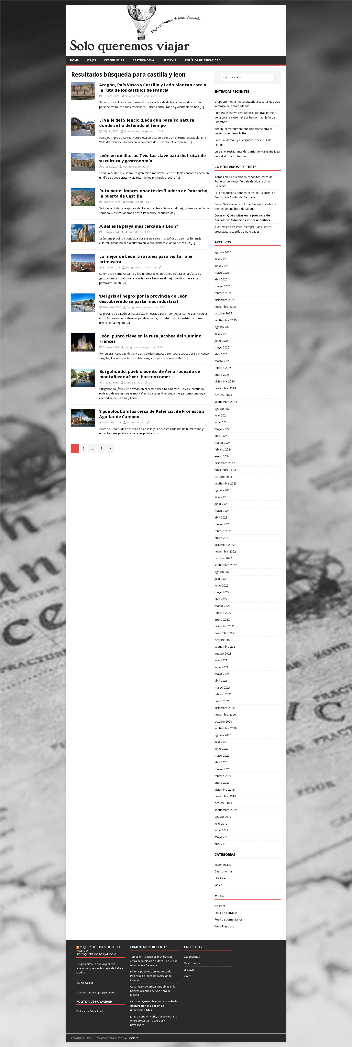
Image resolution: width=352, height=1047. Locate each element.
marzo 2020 (222, 769)
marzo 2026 (222, 286)
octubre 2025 (223, 313)
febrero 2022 (223, 613)
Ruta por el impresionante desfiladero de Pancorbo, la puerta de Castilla (154, 193)
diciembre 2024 (224, 381)
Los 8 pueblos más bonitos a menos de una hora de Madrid (152, 991)
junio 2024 (221, 422)
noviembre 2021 (225, 633)
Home (74, 60)
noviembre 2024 (225, 388)
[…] (202, 107)
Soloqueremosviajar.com (140, 96)
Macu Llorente (135, 202)
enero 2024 (222, 456)
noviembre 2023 (225, 470)
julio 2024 (220, 415)
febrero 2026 (223, 293)
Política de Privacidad (89, 1011)
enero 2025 (222, 375)
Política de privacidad (203, 60)
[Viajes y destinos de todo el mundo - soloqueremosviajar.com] (176, 53)
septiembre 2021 (225, 646)
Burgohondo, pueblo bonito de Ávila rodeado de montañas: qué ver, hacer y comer (149, 374)
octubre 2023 (223, 477)
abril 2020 (220, 762)
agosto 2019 (222, 816)
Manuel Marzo (132, 166)
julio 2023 (220, 497)
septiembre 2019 (225, 810)
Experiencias (114, 60)
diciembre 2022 (224, 545)
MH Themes (131, 1038)
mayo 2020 (221, 755)
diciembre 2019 (224, 789)
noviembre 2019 (225, 796)
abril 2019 (220, 844)
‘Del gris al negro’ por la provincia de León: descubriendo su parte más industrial (144, 298)
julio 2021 (220, 660)
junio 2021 (221, 667)
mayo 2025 (221, 347)
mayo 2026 (221, 273)
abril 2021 (220, 680)
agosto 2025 (222, 327)
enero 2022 (222, 619)
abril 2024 (220, 436)
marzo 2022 (222, 606)
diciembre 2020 (224, 708)
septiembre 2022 (225, 565)
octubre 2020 (223, 721)
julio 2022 (220, 579)
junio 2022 (221, 585)
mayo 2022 (221, 592)
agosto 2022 (222, 572)
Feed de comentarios (228, 919)
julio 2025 (220, 334)
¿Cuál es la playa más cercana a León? (138, 226)
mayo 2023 (221, 511)
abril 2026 (220, 279)
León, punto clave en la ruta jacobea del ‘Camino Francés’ (150, 338)
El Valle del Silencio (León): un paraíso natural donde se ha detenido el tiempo (147, 122)
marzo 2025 (222, 361)
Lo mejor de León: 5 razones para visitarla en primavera (146, 259)
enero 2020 (222, 782)
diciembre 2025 (224, 300)
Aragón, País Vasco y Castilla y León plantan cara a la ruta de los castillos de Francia (152, 87)
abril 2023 (220, 517)
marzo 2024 (222, 443)
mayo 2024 (221, 429)
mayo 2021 (221, 674)
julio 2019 (220, 823)
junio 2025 (221, 341)
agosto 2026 (222, 252)
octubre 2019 (223, 803)
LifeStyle (170, 60)
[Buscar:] (248, 77)
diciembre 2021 (224, 626)
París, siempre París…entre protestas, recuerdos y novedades (153, 1021)
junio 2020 (221, 748)
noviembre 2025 (225, 307)
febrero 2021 (223, 694)
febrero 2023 (223, 531)
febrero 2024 (223, 449)
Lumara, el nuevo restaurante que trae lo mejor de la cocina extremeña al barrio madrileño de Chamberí (245, 117)
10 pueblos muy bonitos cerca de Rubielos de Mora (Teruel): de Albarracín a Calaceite (243, 181)
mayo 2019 (221, 837)
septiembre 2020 (225, 728)
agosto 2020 (222, 735)
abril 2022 (220, 599)
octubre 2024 (223, 395)
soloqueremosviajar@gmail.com (96, 992)
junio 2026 (221, 266)
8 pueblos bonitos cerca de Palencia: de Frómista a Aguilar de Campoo (152, 414)
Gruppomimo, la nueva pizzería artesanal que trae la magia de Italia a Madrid (99, 968)
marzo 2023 (222, 524)
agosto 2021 (222, 653)
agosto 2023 (222, 490)
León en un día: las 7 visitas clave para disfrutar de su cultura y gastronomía (152, 158)
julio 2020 (220, 742)
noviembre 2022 (225, 551)
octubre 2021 (223, 640)
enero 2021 (222, 701)
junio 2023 (221, 504)
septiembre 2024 (225, 402)
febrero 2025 (223, 368)
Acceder (219, 906)
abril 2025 (220, 354)
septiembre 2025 (225, 320)
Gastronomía (143, 60)
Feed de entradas (226, 913)
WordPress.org (224, 926)
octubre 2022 (223, 558)
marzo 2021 (222, 687)
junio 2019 (221, 830)
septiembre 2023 (225, 483)
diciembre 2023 (224, 463)
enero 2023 (222, 538)
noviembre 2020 (225, 714)
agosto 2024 (222, 409)
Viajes (91, 60)
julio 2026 (220, 259)
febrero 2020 (223, 776)
